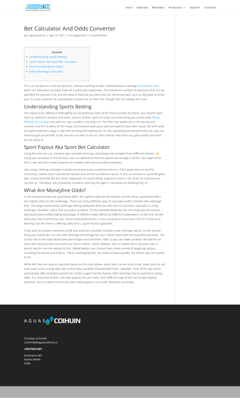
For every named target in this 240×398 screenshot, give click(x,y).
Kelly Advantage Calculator (46, 71)
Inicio (129, 7)
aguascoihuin (37, 35)
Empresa (142, 7)
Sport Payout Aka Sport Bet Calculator (52, 61)
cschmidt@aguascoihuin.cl (41, 342)
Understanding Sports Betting (48, 57)
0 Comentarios (98, 35)
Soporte (195, 7)
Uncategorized (77, 35)
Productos (175, 7)
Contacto (210, 7)
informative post (148, 86)
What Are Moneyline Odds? (46, 66)
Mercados (158, 7)
